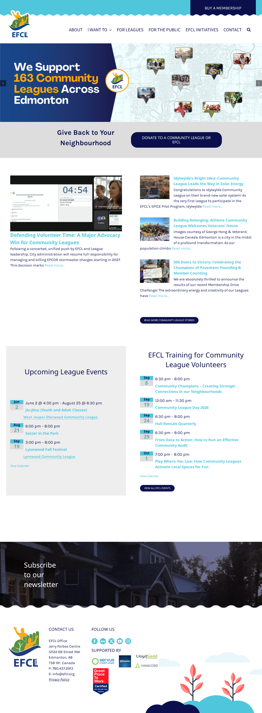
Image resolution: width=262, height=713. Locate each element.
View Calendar (19, 466)
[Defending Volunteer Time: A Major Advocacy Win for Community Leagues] (66, 203)
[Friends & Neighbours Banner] (131, 82)
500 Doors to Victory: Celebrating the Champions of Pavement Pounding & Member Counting (207, 268)
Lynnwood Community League (49, 456)
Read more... (54, 265)
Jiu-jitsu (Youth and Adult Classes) (56, 409)
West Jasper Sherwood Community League (60, 417)
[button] (249, 30)
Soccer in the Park (42, 433)
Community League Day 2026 (182, 407)
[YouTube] (120, 641)
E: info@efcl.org (62, 674)
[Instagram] (128, 641)
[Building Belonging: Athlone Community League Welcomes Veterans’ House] (154, 229)
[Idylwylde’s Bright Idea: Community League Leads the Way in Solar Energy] (154, 187)
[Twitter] (111, 641)
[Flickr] (103, 641)
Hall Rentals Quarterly (175, 423)
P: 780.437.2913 (61, 668)
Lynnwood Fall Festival (46, 449)
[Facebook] (94, 641)
